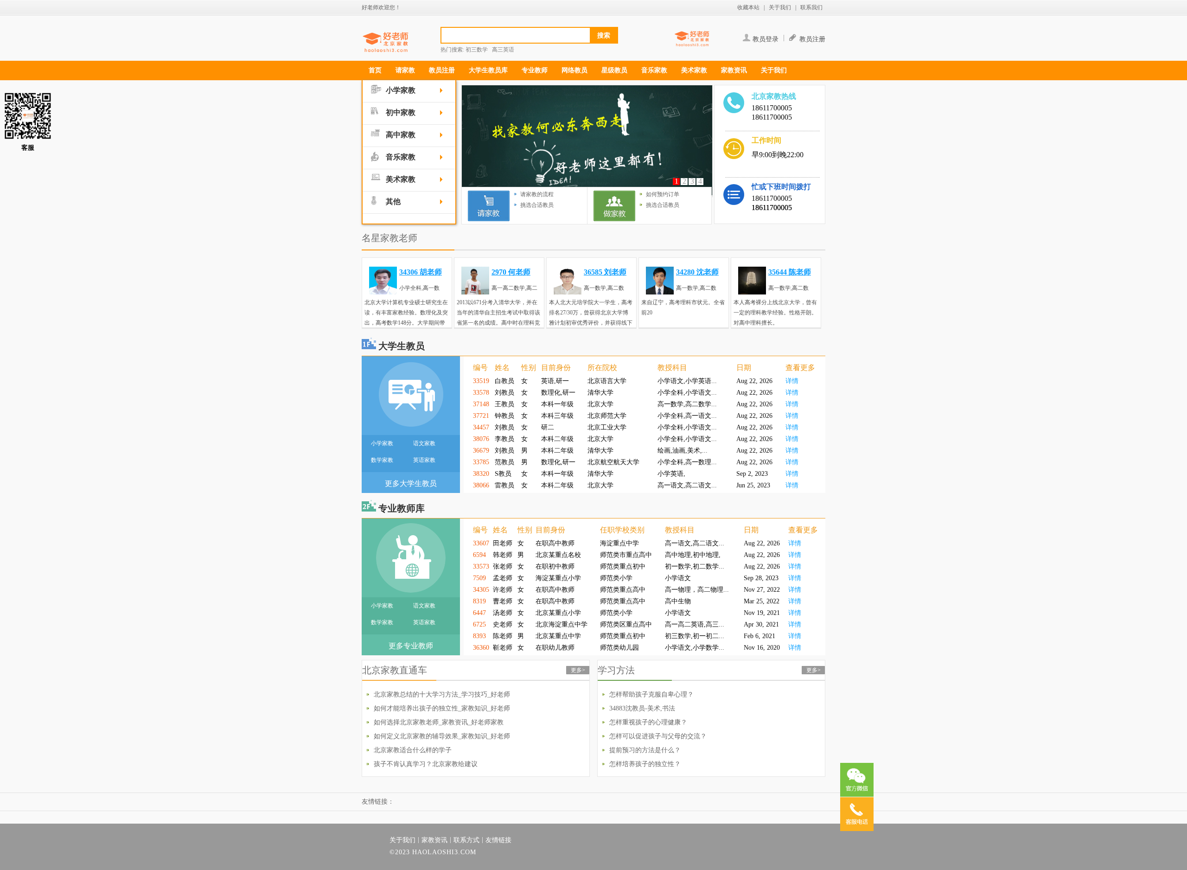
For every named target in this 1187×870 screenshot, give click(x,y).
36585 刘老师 (605, 272)
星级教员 (614, 70)
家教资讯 (734, 70)
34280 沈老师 (697, 272)
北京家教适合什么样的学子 (413, 750)
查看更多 (800, 367)
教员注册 (812, 39)
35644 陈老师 (789, 272)
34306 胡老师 (420, 272)
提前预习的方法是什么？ (645, 750)
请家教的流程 (537, 194)
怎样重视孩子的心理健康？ (648, 722)
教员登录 (766, 39)
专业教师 (535, 70)
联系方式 (466, 840)
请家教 (405, 70)
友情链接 (498, 840)
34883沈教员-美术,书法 (642, 708)
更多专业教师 (411, 646)
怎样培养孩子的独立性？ (645, 764)
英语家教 (424, 460)
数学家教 (382, 460)
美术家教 (694, 70)
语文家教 (424, 443)
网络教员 (574, 70)
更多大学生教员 (411, 483)
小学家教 (382, 443)
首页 (375, 70)
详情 (791, 380)
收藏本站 (748, 7)
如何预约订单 (662, 194)
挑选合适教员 (537, 205)
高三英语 (503, 49)
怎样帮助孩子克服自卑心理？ (651, 694)
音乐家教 (654, 70)
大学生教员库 (488, 70)
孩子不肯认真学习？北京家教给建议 (426, 764)
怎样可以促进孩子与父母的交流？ (658, 736)
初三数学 (477, 49)
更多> (578, 670)
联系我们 (811, 7)
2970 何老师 (510, 272)
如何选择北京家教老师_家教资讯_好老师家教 (439, 722)
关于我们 (780, 7)
